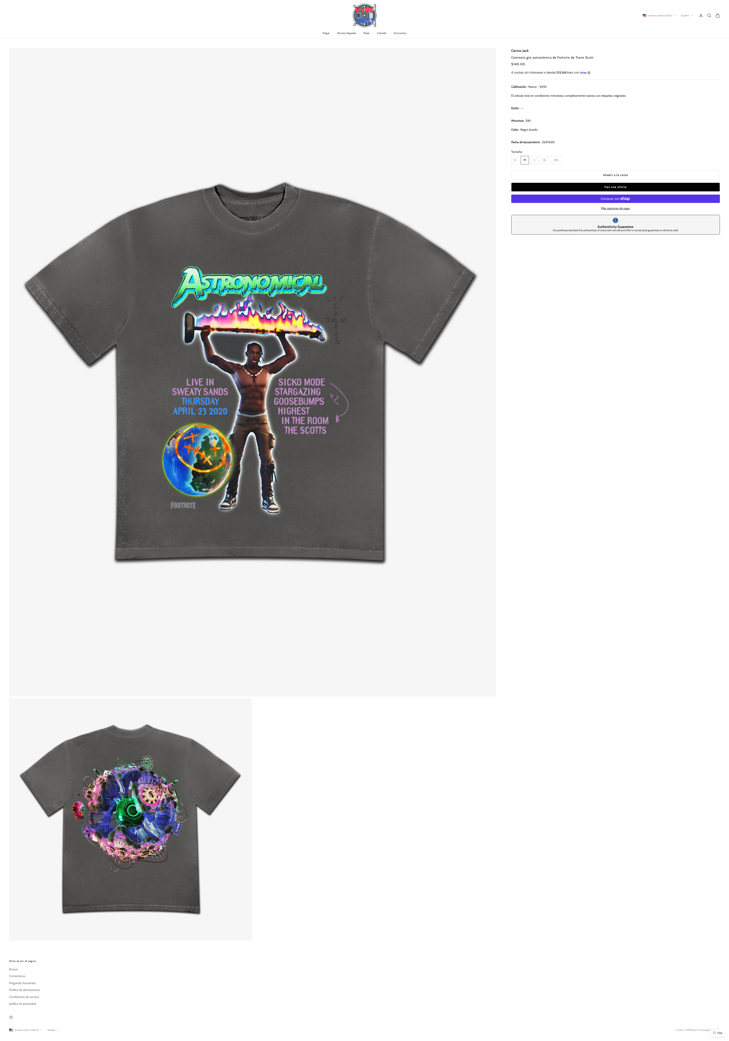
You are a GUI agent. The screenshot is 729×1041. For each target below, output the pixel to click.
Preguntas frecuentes (22, 983)
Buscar (13, 969)
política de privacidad (22, 1004)
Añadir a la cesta (615, 175)
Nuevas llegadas (346, 33)
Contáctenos (17, 976)
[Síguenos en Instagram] (11, 1017)
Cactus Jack (520, 51)
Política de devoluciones (24, 990)
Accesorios (400, 33)
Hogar (326, 33)
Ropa (366, 33)
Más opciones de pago (615, 208)
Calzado (381, 33)
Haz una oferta (615, 187)
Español (685, 15)
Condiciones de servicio (24, 997)
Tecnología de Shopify (709, 1030)
